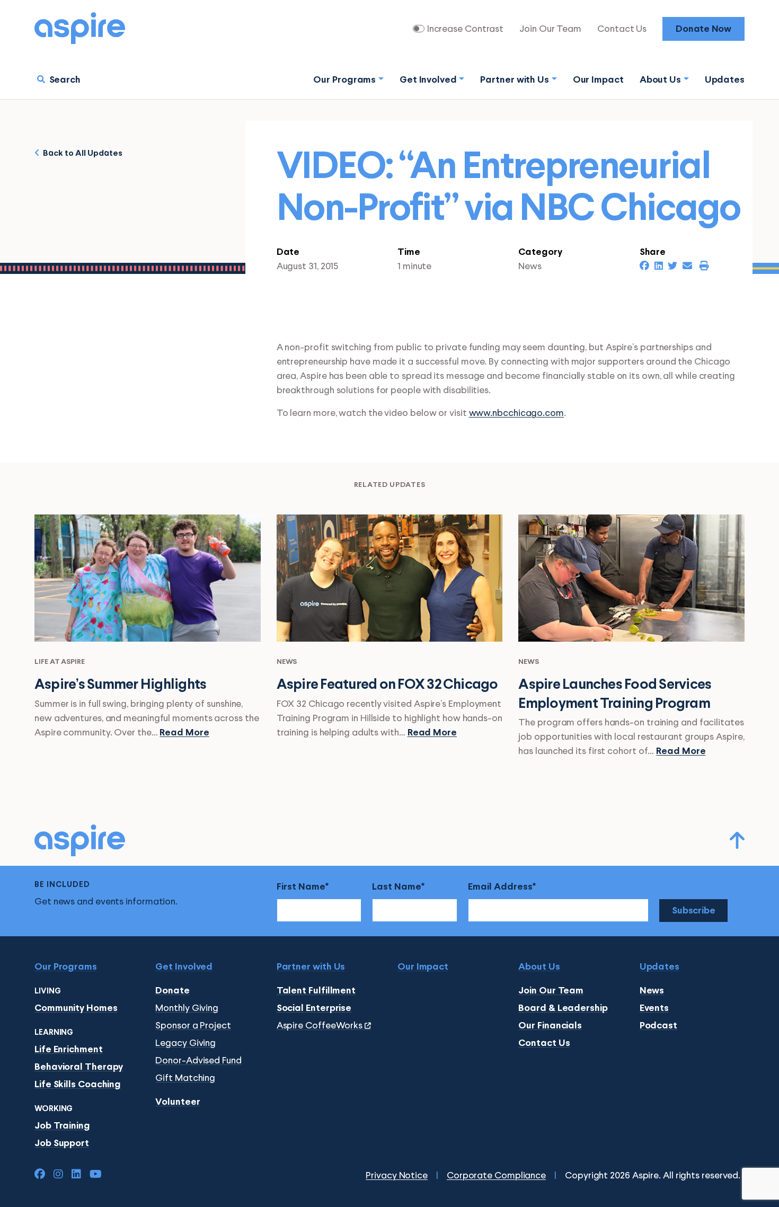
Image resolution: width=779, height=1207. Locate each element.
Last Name (396, 887)
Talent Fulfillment (316, 991)
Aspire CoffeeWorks (321, 1026)
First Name (301, 887)
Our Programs (65, 967)
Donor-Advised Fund (198, 1061)
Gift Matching (185, 1078)
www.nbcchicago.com (516, 413)
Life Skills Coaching (77, 1084)
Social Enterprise (314, 1008)
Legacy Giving (185, 1043)
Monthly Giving (186, 1008)
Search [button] (65, 80)
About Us (539, 967)
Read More (184, 733)
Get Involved (184, 967)
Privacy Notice (397, 1176)
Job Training (62, 1126)
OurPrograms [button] (344, 80)
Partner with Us (311, 967)
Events (654, 1008)
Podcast (658, 1026)
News (652, 991)
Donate (172, 991)
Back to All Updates (81, 153)
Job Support (61, 1143)
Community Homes (76, 1008)
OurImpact (598, 80)
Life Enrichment (68, 1049)
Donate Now (703, 29)
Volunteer (177, 1102)
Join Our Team (550, 29)
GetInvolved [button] (428, 80)
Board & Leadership (562, 1008)
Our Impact (422, 967)
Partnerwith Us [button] (514, 80)
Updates (725, 80)
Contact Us (622, 29)
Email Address (500, 887)
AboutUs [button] (660, 80)
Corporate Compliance (496, 1176)
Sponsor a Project (193, 1026)
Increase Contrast (465, 29)
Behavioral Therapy (78, 1067)
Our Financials (550, 1026)
